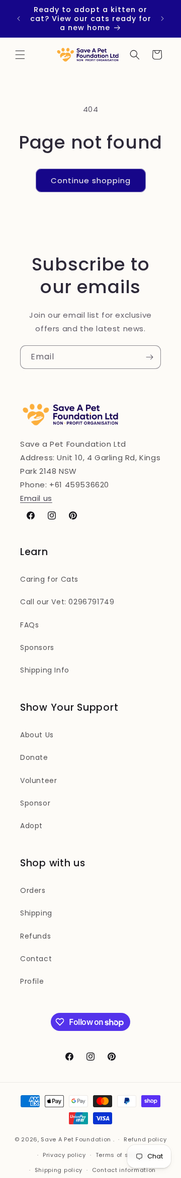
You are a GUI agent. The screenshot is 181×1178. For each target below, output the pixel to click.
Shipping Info (44, 670)
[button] (20, 55)
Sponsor (35, 803)
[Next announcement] (162, 19)
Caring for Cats (49, 579)
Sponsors (37, 647)
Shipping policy (59, 1170)
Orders (33, 890)
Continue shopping (91, 180)
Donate (34, 757)
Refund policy (145, 1139)
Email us (36, 498)
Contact (36, 959)
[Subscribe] (149, 357)
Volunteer (38, 780)
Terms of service (122, 1155)
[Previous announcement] (19, 19)
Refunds (35, 936)
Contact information (124, 1170)
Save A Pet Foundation (76, 1139)
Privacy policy (64, 1155)
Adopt (31, 826)
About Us (37, 735)
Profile (32, 981)
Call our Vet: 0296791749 (67, 602)
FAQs (29, 625)
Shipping (36, 913)
